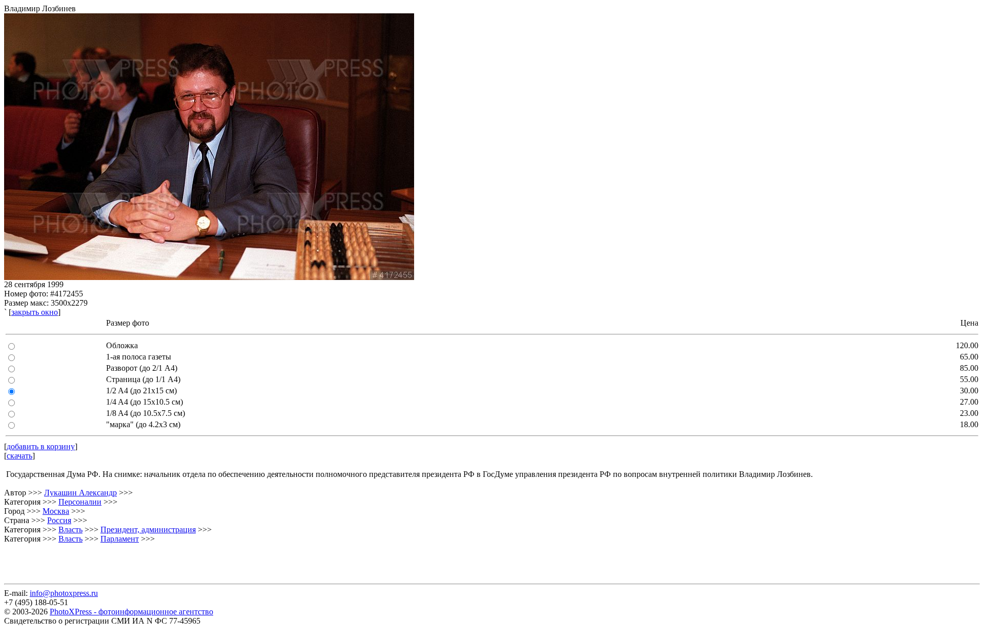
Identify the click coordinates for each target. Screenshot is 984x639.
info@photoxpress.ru (64, 593)
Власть (70, 529)
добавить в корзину (41, 446)
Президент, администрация (148, 529)
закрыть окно (34, 312)
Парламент (119, 538)
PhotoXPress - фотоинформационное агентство (131, 611)
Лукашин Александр (80, 492)
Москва (56, 511)
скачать (19, 455)
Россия (59, 520)
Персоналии (79, 501)
